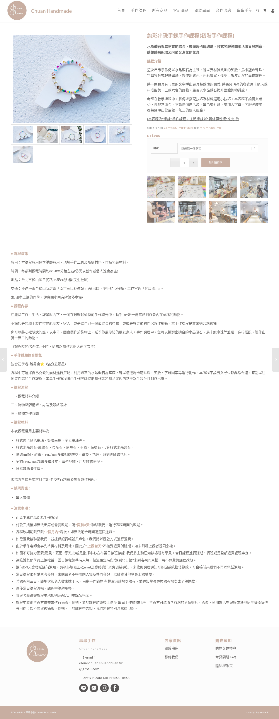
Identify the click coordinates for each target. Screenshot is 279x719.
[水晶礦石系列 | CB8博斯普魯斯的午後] (3, 360)
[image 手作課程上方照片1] (162, 213)
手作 (202, 128)
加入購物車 (215, 162)
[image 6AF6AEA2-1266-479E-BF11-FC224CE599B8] (224, 213)
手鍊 (219, 128)
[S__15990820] (120, 134)
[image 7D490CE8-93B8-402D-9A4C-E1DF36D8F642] (255, 213)
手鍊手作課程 (186, 128)
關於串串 (172, 648)
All (165, 128)
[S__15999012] (95, 134)
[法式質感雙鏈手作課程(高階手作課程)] (275, 360)
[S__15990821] (23, 155)
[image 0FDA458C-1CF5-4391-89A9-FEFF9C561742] (255, 188)
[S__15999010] (71, 79)
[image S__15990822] (193, 188)
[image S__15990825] (162, 188)
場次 (156, 148)
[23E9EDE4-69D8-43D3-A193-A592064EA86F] (47, 134)
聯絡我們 (172, 657)
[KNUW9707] (71, 134)
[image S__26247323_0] (224, 188)
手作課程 (172, 128)
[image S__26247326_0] (193, 213)
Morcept (263, 712)
